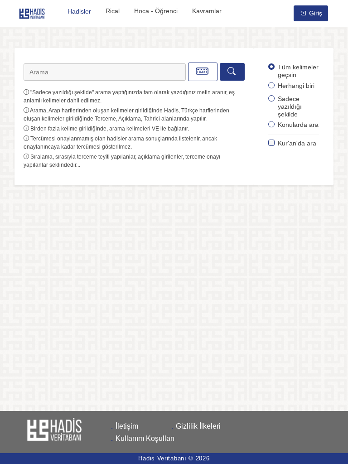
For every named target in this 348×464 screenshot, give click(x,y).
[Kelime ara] (232, 72)
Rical (113, 10)
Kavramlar (207, 10)
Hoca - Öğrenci (156, 10)
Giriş (314, 13)
